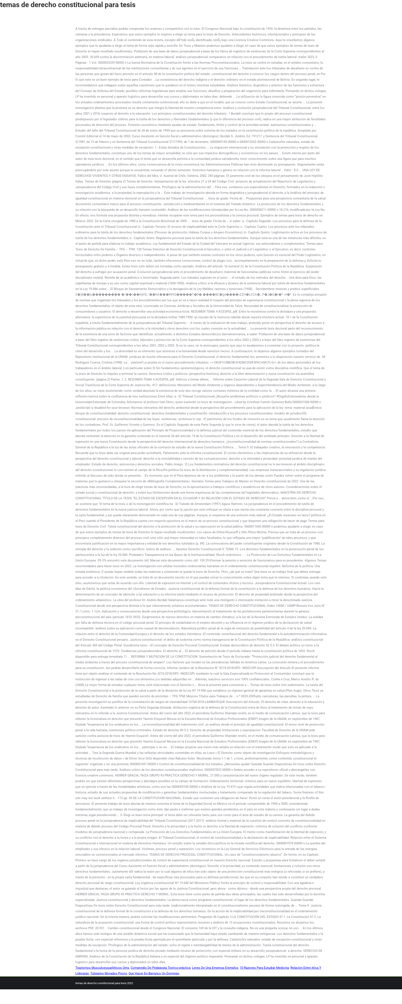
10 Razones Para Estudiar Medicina (264, 968)
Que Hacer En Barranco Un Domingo (154, 973)
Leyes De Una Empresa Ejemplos (215, 968)
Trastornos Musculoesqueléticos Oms (102, 968)
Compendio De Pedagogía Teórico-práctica (161, 968)
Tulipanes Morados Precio (108, 973)
